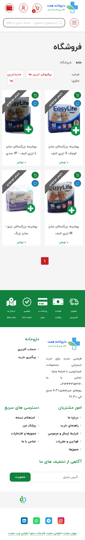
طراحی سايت (53, 533)
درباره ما (73, 418)
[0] (37, 8)
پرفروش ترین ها (40, 74)
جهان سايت (70, 533)
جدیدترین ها (14, 77)
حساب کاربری (27, 349)
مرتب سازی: (75, 77)
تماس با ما (29, 441)
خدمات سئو (37, 533)
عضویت (20, 477)
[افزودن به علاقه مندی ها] (77, 95)
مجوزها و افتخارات (23, 433)
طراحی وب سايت (18, 533)
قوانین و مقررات (67, 441)
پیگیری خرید (27, 357)
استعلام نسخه (25, 418)
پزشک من (29, 425)
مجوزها (73, 449)
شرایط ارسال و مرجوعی (63, 433)
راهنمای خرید (69, 425)
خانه (79, 62)
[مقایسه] (77, 103)
